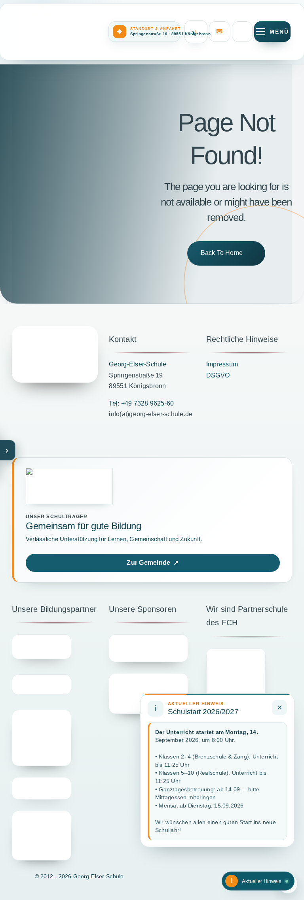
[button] (144, 31)
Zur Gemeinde (153, 562)
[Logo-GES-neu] (55, 354)
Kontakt (219, 31)
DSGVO (218, 375)
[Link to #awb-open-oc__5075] (272, 31)
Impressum (222, 364)
